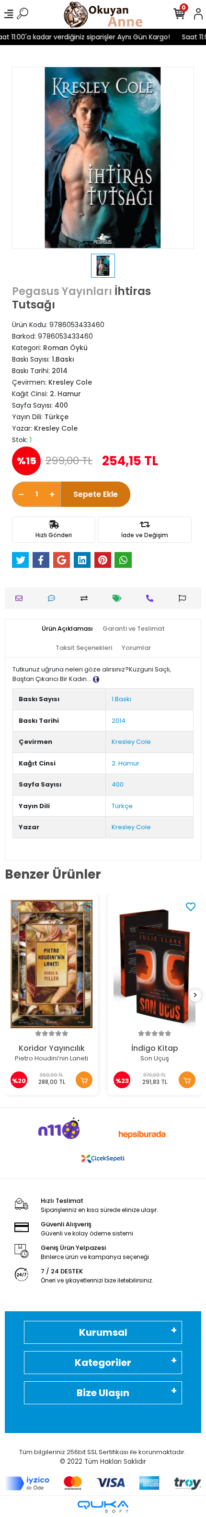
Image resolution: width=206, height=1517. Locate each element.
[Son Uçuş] (154, 964)
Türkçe (122, 806)
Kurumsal (103, 1332)
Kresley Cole (131, 741)
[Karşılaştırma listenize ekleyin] (86, 598)
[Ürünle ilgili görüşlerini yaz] (54, 598)
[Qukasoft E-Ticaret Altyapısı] (103, 1507)
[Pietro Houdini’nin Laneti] (51, 964)
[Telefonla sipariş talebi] (152, 598)
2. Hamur (125, 763)
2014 (119, 720)
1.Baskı (121, 699)
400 (118, 784)
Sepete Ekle (95, 494)
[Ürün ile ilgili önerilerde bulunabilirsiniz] (184, 598)
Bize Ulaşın (103, 1392)
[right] (195, 995)
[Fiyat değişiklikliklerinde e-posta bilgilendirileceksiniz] (119, 598)
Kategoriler (103, 1362)
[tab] (67, 628)
